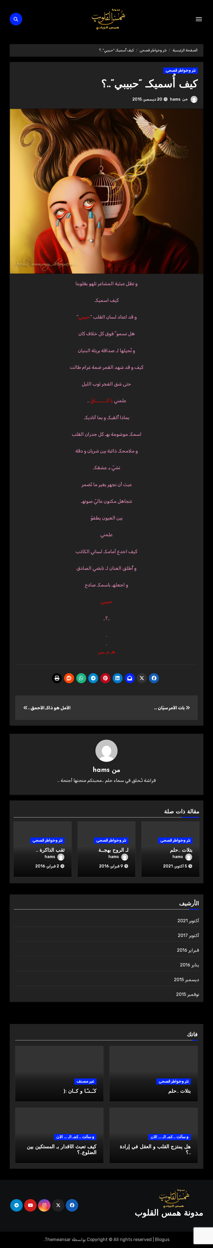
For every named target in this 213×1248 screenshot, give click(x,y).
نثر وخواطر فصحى (181, 70)
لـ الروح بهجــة (113, 850)
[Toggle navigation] (198, 19)
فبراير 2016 (188, 950)
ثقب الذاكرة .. (50, 850)
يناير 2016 (189, 965)
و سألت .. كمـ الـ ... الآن (170, 1137)
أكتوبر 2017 (188, 935)
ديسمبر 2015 (186, 979)
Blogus (162, 1239)
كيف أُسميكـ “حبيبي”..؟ (149, 84)
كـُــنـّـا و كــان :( (80, 1091)
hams (175, 99)
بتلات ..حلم (181, 850)
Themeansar (58, 1239)
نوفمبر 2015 (187, 994)
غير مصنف (85, 1081)
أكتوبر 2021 (188, 920)
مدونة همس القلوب (169, 1213)
